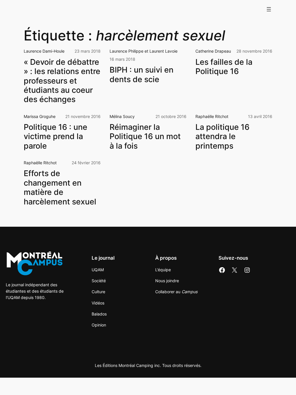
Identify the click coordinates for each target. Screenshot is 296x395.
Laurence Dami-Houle (44, 51)
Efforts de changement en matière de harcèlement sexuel (60, 187)
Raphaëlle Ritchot (211, 116)
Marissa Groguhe (40, 116)
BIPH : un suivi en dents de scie (141, 74)
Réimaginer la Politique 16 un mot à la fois (145, 137)
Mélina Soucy (122, 116)
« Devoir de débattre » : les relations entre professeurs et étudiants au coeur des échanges (62, 81)
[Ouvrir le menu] (268, 9)
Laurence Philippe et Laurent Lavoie (143, 51)
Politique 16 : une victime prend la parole (55, 137)
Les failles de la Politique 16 (223, 67)
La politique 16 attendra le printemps (222, 137)
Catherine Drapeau (213, 51)
